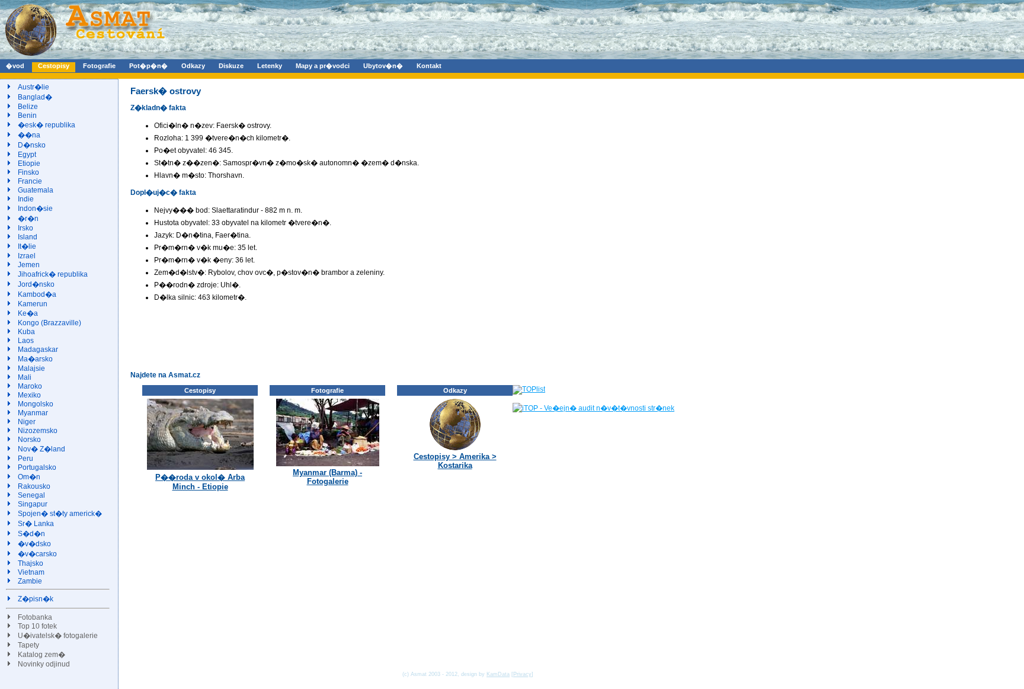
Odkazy (193, 65)
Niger (27, 422)
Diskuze (231, 65)
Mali (24, 377)
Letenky (269, 65)
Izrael (27, 256)
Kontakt (429, 65)
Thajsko (30, 563)
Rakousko (34, 486)
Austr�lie (33, 87)
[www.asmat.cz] (84, 57)
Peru (25, 458)
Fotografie (99, 65)
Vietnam (31, 572)
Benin (27, 115)
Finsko (28, 172)
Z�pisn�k (35, 599)
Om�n (29, 477)
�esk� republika (46, 125)
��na (29, 135)
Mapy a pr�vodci (323, 65)
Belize (28, 106)
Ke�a (28, 313)
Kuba (26, 332)
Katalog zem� (41, 654)
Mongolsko (35, 404)
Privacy (522, 674)
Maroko (30, 386)
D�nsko (32, 145)
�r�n (28, 218)
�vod (15, 65)
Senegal (31, 495)
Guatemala (35, 190)
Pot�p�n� (148, 65)
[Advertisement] (346, 336)
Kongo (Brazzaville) (49, 323)
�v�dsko (34, 544)
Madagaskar (38, 349)
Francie (30, 181)
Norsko (29, 439)
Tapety (28, 645)
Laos (26, 341)
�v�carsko (37, 554)
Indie (26, 199)
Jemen (29, 265)
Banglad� (35, 97)
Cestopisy (53, 65)
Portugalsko (37, 467)
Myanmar (33, 413)
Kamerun (32, 304)
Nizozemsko (37, 431)
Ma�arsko (35, 359)
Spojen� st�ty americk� (60, 513)
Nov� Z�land (41, 449)
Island (27, 237)
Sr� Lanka (36, 524)
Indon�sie (35, 208)
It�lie (27, 246)
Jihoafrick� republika (53, 274)
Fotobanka (35, 617)
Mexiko (29, 395)
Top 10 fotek (37, 626)
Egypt (27, 154)
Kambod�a (37, 294)
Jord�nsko (36, 284)
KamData (498, 674)
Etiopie (29, 163)
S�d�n (31, 534)
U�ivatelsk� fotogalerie (58, 636)
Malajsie (31, 368)
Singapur (32, 504)
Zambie (30, 581)
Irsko (25, 228)
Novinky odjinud (44, 664)
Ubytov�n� (383, 65)
